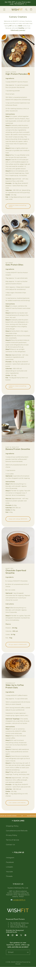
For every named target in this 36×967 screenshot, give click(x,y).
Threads (9, 876)
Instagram (10, 858)
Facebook (10, 862)
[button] (4, 9)
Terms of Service (12, 840)
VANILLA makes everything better (17, 206)
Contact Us (10, 844)
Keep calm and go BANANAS (18, 519)
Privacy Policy (11, 835)
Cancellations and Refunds (17, 831)
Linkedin (9, 867)
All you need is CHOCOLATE (17, 644)
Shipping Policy (12, 826)
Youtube (9, 872)
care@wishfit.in (19, 900)
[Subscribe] (27, 952)
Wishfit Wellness (16, 962)
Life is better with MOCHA (17, 802)
